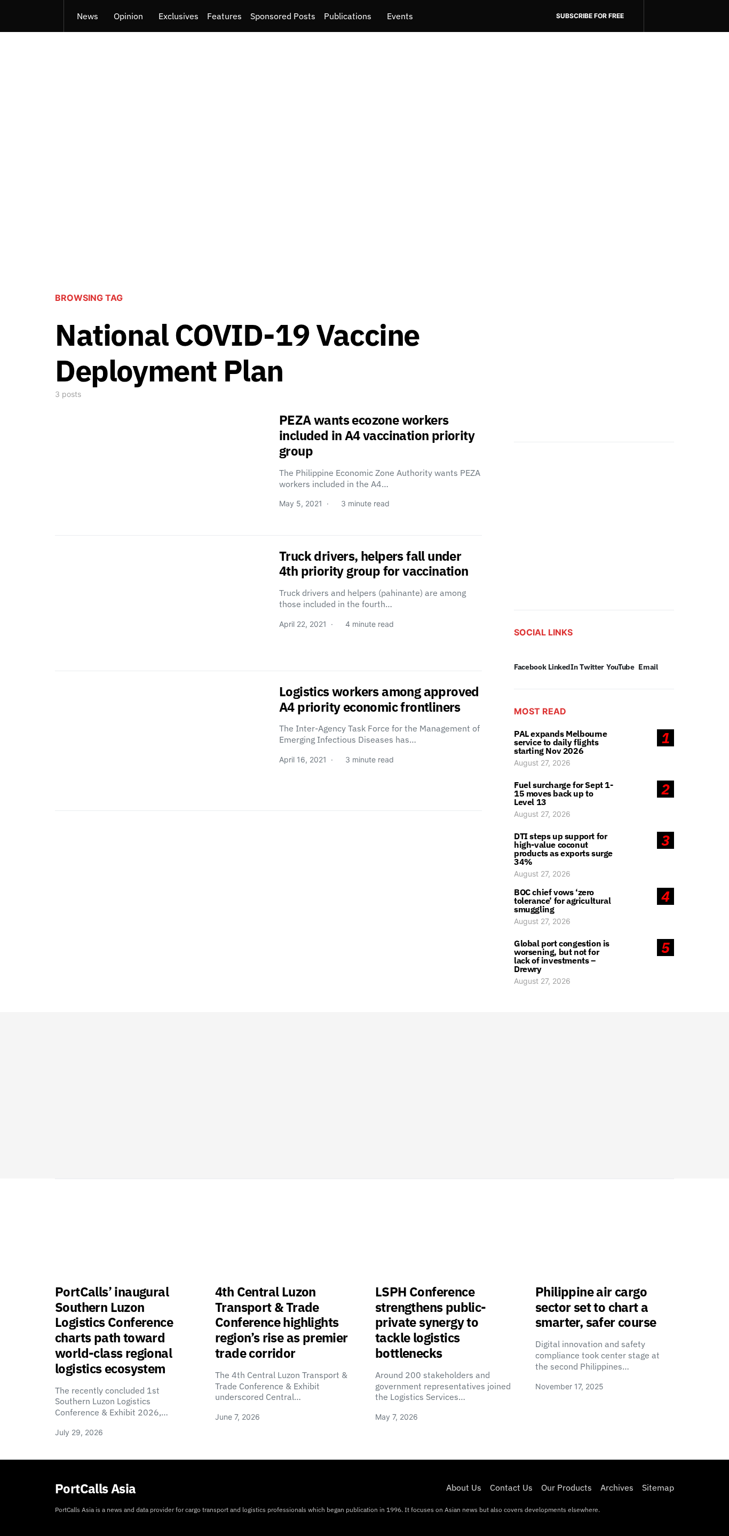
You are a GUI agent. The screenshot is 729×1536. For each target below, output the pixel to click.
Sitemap (658, 1487)
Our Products (566, 1487)
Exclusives (179, 16)
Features (224, 16)
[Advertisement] (364, 195)
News (87, 16)
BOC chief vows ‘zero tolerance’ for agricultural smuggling (562, 900)
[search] (659, 16)
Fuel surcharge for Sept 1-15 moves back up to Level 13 (563, 793)
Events (400, 16)
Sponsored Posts (282, 16)
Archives (616, 1487)
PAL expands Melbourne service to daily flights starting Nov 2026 (560, 742)
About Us (463, 1487)
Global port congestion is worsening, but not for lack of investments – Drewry (561, 956)
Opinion (128, 16)
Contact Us (511, 1487)
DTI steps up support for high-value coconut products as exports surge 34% (563, 849)
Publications (347, 16)
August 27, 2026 (542, 762)
